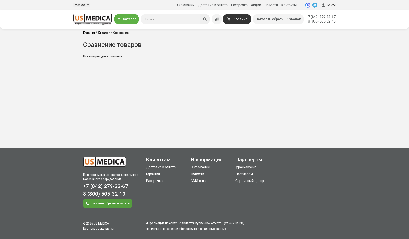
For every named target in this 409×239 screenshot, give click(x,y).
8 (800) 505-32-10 (322, 21)
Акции (256, 5)
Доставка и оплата (213, 5)
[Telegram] (314, 5)
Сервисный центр (249, 181)
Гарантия (153, 174)
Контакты (289, 5)
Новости (271, 5)
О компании (185, 5)
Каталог (129, 19)
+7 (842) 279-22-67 (321, 17)
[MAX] (307, 5)
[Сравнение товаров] (217, 19)
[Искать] (205, 19)
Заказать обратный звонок (278, 19)
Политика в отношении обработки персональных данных (186, 228)
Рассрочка (239, 5)
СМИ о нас (199, 181)
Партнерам (244, 174)
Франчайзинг (245, 167)
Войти (331, 5)
